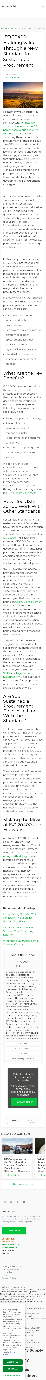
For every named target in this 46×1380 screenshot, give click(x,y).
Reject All (13, 1369)
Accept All (12, 1362)
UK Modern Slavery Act (22, 492)
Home (4, 28)
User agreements (10, 1269)
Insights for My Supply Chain (13, 1287)
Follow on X (22, 1043)
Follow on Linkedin (22, 1048)
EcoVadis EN (12, 77)
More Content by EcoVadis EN (22, 1059)
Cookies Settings (10, 1278)
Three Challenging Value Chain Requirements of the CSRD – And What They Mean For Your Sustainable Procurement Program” (22, 1296)
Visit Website (22, 1053)
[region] (12, 1341)
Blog (12, 28)
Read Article (13, 1175)
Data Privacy (8, 1272)
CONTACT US (14, 1231)
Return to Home (23, 1184)
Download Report (24, 1102)
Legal (4, 1275)
